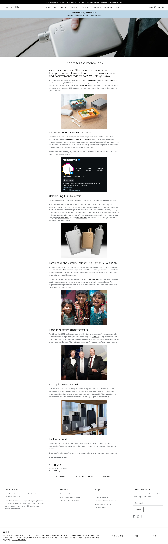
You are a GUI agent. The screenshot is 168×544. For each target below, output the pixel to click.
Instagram (84, 83)
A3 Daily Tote (85, 7)
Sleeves (63, 7)
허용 (136, 536)
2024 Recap (56, 471)
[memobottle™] (11, 7)
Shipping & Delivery (102, 497)
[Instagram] (138, 516)
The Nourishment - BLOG (69, 501)
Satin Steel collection (90, 279)
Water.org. (95, 337)
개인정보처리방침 (19, 540)
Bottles (48, 7)
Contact (98, 494)
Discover (118, 7)
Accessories (97, 7)
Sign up (138, 510)
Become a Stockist (67, 494)
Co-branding (108, 7)
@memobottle (64, 218)
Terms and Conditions (103, 504)
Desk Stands (73, 7)
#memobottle (82, 218)
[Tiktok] (141, 516)
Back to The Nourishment (84, 476)
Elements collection (59, 270)
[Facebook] (134, 516)
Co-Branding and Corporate (70, 497)
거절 (155, 536)
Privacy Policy (100, 508)
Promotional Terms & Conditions (106, 501)
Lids (55, 7)
